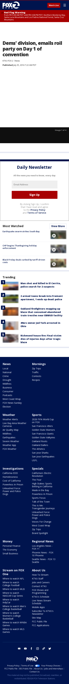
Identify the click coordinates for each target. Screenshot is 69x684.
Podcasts (7, 395)
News (17, 60)
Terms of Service (36, 212)
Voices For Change (41, 521)
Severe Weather (11, 441)
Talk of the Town (41, 501)
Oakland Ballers (40, 445)
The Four (36, 479)
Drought (7, 379)
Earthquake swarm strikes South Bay (21, 231)
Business (7, 387)
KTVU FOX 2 (8, 60)
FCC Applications (40, 625)
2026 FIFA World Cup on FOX (43, 421)
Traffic (35, 372)
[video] (58, 234)
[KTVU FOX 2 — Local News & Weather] (12, 5)
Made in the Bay (40, 490)
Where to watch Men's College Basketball (14, 608)
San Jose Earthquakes (43, 456)
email (19, 648)
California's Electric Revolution (41, 474)
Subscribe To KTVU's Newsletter (42, 612)
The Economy (10, 549)
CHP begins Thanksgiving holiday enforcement (20, 247)
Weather (9, 415)
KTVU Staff (37, 578)
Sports (36, 415)
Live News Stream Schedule (41, 602)
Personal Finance (11, 545)
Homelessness (10, 476)
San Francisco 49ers (42, 426)
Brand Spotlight (40, 533)
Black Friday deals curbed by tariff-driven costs (24, 261)
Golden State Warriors (43, 429)
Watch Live (54, 5)
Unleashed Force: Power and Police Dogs (12, 491)
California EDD (10, 473)
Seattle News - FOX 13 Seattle (43, 561)
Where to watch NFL (13, 578)
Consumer (8, 391)
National (7, 372)
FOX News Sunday (12, 402)
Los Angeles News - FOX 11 (42, 547)
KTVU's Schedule (40, 596)
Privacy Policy (37, 209)
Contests (36, 376)
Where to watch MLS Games (13, 630)
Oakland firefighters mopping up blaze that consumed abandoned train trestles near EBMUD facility (41, 312)
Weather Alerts (10, 419)
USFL (34, 460)
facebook (31, 648)
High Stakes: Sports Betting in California (42, 485)
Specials (37, 468)
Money (7, 541)
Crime (6, 376)
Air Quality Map (10, 429)
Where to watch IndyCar (11, 601)
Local (5, 368)
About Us (38, 570)
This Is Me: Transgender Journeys (43, 507)
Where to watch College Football (11, 584)
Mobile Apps (38, 607)
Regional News (42, 541)
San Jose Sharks (40, 452)
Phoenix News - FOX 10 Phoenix (42, 554)
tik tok (43, 648)
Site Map (36, 617)
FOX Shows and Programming (40, 591)
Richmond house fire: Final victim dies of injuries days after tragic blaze (41, 339)
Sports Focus (39, 497)
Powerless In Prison (13, 484)
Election (7, 406)
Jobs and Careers (41, 582)
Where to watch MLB (14, 589)
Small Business (10, 553)
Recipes (36, 379)
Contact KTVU (39, 586)
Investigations (13, 468)
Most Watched (13, 226)
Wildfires (7, 383)
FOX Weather (9, 448)
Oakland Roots (39, 441)
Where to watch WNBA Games (15, 624)
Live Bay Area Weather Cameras (14, 425)
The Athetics (38, 448)
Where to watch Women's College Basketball (12, 615)
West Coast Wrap (12, 398)
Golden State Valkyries (43, 437)
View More (58, 226)
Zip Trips (36, 368)
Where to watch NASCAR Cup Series (13, 594)
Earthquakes (9, 437)
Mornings (39, 364)
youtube (25, 648)
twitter (49, 648)
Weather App (9, 445)
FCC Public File (39, 621)
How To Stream (40, 574)
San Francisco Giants (43, 433)
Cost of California (12, 480)
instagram (37, 648)
